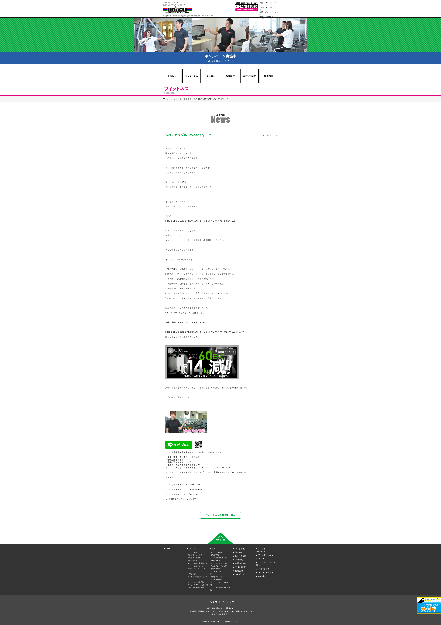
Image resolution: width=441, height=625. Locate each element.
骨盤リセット (192, 560)
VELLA (261, 559)
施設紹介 (239, 552)
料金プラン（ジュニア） (220, 566)
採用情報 (239, 560)
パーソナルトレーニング (197, 552)
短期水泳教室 (215, 560)
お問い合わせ (241, 563)
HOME (167, 549)
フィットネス (195, 549)
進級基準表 (215, 555)
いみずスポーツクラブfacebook (184, 494)
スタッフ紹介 (241, 556)
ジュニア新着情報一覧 (219, 558)
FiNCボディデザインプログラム (184, 499)
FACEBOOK (240, 567)
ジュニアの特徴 (216, 552)
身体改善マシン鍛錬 (195, 555)
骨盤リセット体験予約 (196, 587)
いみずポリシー (242, 574)
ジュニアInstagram (266, 555)
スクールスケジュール (219, 563)
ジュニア (216, 549)
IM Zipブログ (264, 569)
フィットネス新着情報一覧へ (220, 515)
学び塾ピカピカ (216, 577)
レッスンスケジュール (196, 566)
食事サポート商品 (194, 558)
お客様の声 (192, 574)
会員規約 (239, 571)
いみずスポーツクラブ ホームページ (185, 485)
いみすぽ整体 (241, 549)
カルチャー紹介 (216, 579)
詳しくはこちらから (220, 58)
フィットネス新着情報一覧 (197, 563)
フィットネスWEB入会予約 (198, 585)
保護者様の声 (215, 569)
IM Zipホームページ (267, 572)
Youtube (262, 576)
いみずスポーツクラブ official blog (185, 489)
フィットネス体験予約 (196, 582)
